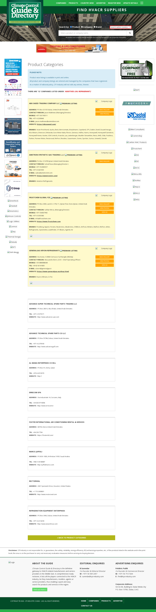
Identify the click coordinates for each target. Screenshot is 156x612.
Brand (99, 27)
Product (76, 27)
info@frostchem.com (43, 218)
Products (73, 3)
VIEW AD (104, 212)
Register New (114, 3)
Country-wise (87, 3)
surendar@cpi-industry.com (93, 576)
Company (88, 27)
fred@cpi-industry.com (127, 576)
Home (83, 601)
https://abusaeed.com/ (46, 124)
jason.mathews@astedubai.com (47, 121)
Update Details (130, 3)
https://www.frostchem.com (49, 221)
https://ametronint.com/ (47, 176)
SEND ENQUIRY (104, 110)
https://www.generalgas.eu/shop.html (53, 271)
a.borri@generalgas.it (43, 268)
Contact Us (86, 606)
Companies (61, 3)
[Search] (130, 33)
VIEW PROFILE (104, 114)
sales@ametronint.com (43, 173)
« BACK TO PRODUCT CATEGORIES (71, 538)
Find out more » (40, 589)
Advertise (101, 3)
